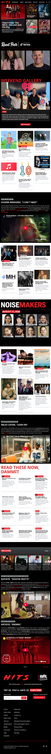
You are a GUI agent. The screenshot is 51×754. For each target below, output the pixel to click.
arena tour (16, 589)
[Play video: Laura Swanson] (13, 60)
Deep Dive (17, 709)
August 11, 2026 (11, 311)
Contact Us (17, 715)
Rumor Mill (15, 2)
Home (6, 709)
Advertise (17, 712)
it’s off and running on (12, 210)
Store (15, 718)
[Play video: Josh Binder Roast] (38, 60)
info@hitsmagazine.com (10, 748)
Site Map (16, 733)
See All (46, 551)
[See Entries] (21, 311)
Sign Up (23, 697)
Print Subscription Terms (21, 724)
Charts (22, 2)
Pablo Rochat (42, 210)
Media (6, 727)
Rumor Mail (7, 694)
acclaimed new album (21, 209)
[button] (46, 667)
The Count (41, 2)
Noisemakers (8, 724)
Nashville (6, 736)
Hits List (35, 2)
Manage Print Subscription (22, 721)
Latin (5, 733)
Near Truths (28, 2)
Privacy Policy (18, 727)
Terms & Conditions (20, 730)
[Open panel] (49, 2)
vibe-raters (6, 551)
